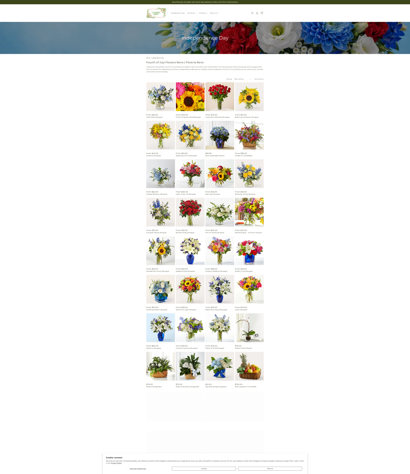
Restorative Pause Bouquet (216, 310)
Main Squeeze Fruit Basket (245, 387)
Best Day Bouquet (212, 194)
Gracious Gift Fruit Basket (186, 425)
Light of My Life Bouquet (186, 194)
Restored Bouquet (153, 425)
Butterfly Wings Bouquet (245, 194)
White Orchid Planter (243, 348)
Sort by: (229, 79)
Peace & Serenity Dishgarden (187, 387)
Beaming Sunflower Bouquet (246, 117)
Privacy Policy (116, 463)
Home (148, 58)
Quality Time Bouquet (244, 271)
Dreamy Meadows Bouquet (216, 271)
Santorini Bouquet (153, 348)
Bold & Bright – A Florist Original (248, 233)
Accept (204, 469)
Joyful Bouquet (241, 310)
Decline (270, 469)
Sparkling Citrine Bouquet (186, 156)
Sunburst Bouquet (153, 156)
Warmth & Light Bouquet (186, 310)
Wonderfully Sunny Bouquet (157, 271)
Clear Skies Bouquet (154, 117)
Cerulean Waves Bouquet (156, 233)
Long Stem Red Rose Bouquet (217, 117)
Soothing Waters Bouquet (156, 310)
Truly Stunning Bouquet (244, 425)
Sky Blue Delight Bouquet (215, 387)
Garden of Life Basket (243, 156)
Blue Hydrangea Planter (215, 156)
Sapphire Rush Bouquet (185, 271)
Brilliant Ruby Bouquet (185, 233)
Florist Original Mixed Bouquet (188, 117)
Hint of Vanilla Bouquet (214, 233)
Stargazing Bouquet (213, 425)
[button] (192, 13)
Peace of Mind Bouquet (214, 348)
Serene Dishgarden (154, 387)
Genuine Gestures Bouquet (187, 348)
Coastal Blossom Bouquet (156, 194)
